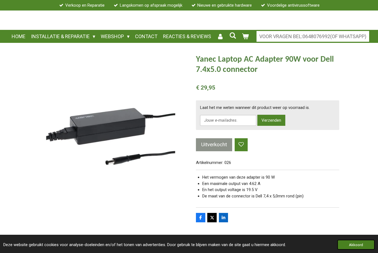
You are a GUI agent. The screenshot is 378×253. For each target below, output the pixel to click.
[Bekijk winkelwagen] (245, 36)
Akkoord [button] (356, 244)
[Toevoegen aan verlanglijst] (241, 144)
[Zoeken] (233, 35)
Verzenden (271, 120)
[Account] (220, 36)
